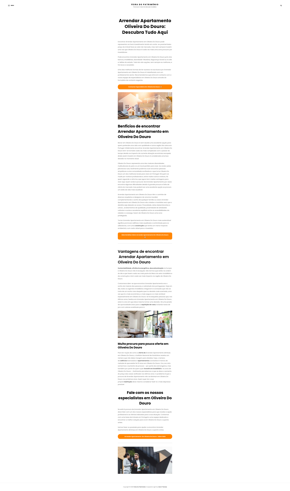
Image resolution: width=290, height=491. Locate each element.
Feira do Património (145, 4)
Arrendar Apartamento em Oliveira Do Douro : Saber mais (145, 436)
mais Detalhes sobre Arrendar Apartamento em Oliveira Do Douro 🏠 (145, 236)
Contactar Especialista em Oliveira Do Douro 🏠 (145, 87)
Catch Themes (162, 487)
